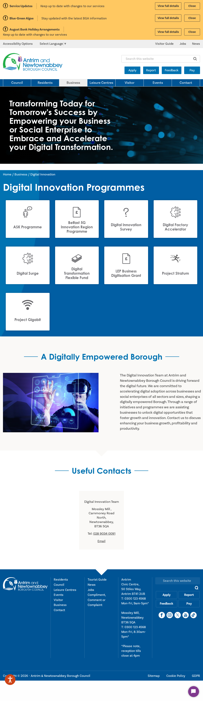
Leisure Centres (101, 83)
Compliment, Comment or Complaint (97, 600)
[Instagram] (170, 615)
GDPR (196, 676)
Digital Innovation (42, 174)
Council (17, 83)
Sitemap (154, 676)
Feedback (171, 70)
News (196, 44)
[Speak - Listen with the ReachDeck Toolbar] (10, 679)
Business (73, 83)
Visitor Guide (164, 44)
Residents (45, 83)
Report (151, 70)
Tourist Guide (97, 580)
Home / (8, 174)
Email (101, 541)
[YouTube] (185, 615)
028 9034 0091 (104, 533)
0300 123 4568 (135, 599)
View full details (168, 6)
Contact (186, 83)
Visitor (129, 83)
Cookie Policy (176, 676)
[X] (177, 615)
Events (158, 83)
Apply (132, 70)
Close (192, 6)
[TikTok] (193, 615)
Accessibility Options (18, 44)
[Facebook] (162, 615)
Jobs (183, 44)
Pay (192, 70)
